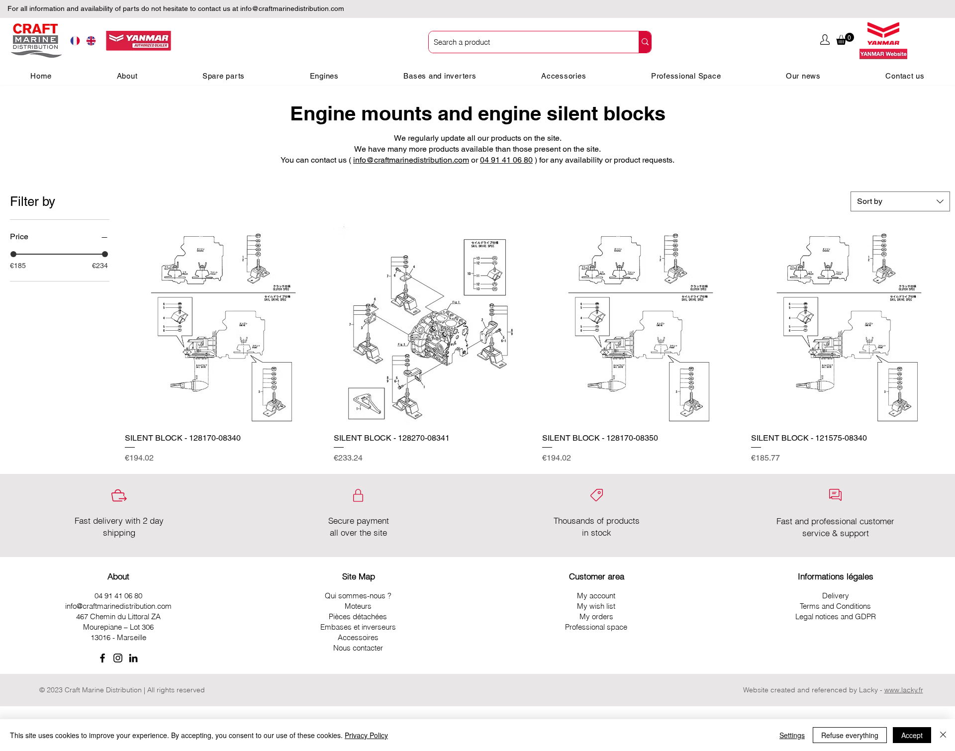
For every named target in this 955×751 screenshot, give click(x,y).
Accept (912, 735)
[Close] (943, 735)
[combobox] (900, 201)
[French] (75, 41)
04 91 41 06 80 (506, 160)
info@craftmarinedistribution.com (292, 8)
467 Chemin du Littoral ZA (118, 616)
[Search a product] (645, 42)
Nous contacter (358, 648)
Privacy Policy (366, 735)
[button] (845, 39)
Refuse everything (849, 735)
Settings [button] (792, 735)
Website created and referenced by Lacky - (812, 689)
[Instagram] (118, 658)
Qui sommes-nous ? (358, 595)
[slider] (13, 254)
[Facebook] (102, 658)
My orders (596, 616)
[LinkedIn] (133, 658)
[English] (91, 41)
